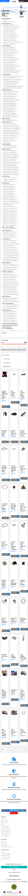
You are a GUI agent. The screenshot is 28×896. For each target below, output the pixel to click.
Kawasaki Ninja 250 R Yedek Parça (11, 116)
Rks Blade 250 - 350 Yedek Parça (10, 201)
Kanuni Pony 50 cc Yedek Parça (10, 269)
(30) (17, 218)
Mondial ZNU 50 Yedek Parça (10, 135)
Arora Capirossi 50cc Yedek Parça (11, 252)
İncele (5, 406)
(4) (15, 108)
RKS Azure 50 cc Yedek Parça (10, 215)
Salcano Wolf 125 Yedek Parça (10, 232)
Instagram (22, 2)
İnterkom (5, 20)
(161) (15, 274)
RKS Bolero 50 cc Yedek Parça (10, 218)
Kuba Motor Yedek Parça (7, 271)
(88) (17, 304)
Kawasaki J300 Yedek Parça (9, 111)
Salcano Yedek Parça (6, 230)
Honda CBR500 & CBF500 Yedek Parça (12, 65)
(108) (17, 223)
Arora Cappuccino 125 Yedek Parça (11, 243)
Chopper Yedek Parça (7, 326)
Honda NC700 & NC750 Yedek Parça (11, 72)
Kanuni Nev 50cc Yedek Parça (10, 267)
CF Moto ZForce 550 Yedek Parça (11, 321)
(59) (16, 196)
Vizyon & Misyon (5, 821)
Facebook (22, 1)
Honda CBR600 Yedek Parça (10, 67)
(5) (16, 33)
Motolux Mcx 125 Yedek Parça (10, 159)
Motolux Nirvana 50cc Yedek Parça (11, 169)
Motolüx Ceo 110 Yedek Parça (10, 150)
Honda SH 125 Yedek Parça (9, 47)
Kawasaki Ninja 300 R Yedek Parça (11, 91)
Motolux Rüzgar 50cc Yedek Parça (11, 174)
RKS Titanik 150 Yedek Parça (10, 225)
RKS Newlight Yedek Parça (10, 210)
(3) (16, 40)
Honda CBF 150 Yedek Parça (10, 62)
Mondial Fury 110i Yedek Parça (10, 123)
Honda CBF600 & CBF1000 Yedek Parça (12, 71)
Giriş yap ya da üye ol (23, 10)
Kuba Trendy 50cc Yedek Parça (10, 291)
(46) (16, 206)
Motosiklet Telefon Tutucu (9, 21)
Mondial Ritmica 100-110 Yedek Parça (12, 126)
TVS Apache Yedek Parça (9, 181)
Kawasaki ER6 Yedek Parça (9, 101)
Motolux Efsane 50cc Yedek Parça (11, 167)
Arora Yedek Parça (6, 239)
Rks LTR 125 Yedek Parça (9, 194)
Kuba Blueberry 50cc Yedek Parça (11, 284)
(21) (16, 38)
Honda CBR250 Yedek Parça (9, 64)
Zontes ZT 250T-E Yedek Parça (10, 147)
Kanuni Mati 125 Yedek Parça (10, 264)
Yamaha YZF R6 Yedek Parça (10, 37)
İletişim (3, 5)
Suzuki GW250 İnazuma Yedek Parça (11, 81)
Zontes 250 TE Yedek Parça (9, 189)
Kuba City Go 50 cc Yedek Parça (10, 282)
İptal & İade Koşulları (6, 854)
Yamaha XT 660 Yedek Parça (10, 40)
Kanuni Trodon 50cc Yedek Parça (11, 265)
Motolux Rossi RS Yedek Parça (10, 164)
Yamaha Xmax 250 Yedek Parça (11, 28)
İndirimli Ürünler (7, 362)
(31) (18, 171)
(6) (15, 43)
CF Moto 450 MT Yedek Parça (10, 320)
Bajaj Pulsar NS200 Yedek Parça (11, 120)
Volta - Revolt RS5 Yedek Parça (10, 306)
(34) (18, 172)
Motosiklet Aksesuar (6, 18)
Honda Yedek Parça (6, 45)
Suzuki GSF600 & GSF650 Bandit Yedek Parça (13, 86)
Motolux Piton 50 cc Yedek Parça (11, 171)
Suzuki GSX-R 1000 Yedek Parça (11, 77)
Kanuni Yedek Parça (6, 262)
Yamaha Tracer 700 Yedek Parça (10, 35)
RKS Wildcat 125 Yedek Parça (10, 198)
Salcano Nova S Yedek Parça (10, 237)
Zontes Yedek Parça (6, 144)
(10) (18, 77)
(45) (17, 232)
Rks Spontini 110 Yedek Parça (10, 223)
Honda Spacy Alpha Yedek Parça (11, 52)
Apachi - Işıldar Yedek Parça (8, 227)
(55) (18, 211)
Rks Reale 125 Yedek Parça (9, 186)
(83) (17, 150)
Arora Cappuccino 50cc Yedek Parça (11, 255)
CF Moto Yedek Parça (6, 310)
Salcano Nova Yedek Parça (9, 235)
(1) (18, 91)
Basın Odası (4, 843)
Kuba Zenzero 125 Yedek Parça (10, 276)
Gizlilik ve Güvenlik (5, 855)
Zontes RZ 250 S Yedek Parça (10, 145)
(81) (20, 126)
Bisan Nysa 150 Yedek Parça (10, 299)
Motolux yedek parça (6, 833)
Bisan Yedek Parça (6, 296)
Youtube (14, 813)
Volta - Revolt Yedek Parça (8, 303)
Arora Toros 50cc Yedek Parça (10, 247)
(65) (15, 187)
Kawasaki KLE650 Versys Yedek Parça (12, 99)
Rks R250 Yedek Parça (8, 204)
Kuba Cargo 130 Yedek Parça (10, 281)
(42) (18, 125)
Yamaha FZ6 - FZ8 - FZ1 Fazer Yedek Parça (13, 42)
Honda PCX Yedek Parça (9, 57)
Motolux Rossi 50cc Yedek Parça (11, 172)
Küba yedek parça (5, 827)
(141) (19, 203)
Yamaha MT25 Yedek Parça (9, 30)
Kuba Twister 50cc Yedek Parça (10, 293)
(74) (16, 62)
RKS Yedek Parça (6, 183)
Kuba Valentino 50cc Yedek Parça (11, 294)
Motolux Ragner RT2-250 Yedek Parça (12, 162)
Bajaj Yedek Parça (6, 118)
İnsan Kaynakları (5, 845)
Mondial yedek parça (6, 829)
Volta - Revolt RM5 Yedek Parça (11, 308)
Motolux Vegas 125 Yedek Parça (10, 165)
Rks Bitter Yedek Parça (8, 193)
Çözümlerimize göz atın (14, 867)
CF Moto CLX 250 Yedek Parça (10, 316)
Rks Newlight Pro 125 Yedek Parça (11, 203)
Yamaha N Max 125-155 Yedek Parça (12, 26)
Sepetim (22, 16)
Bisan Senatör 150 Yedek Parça (10, 298)
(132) (16, 210)
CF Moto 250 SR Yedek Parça (10, 313)
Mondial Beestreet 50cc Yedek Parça (12, 133)
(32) (16, 135)
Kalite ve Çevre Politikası (7, 847)
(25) (15, 279)
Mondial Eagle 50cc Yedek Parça (11, 132)
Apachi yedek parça (5, 834)
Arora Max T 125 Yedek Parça (10, 242)
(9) (20, 71)
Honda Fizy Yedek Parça (9, 55)
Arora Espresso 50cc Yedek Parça (11, 254)
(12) (22, 42)
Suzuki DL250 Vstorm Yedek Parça (11, 82)
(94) (18, 294)
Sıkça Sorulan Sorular (6, 857)
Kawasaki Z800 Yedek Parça (10, 110)
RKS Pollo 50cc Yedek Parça (10, 220)
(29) (16, 54)
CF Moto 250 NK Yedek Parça (10, 311)
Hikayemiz (3, 819)
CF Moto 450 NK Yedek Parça (10, 318)
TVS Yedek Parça (6, 176)
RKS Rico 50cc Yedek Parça (10, 221)
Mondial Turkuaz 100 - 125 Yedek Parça (12, 128)
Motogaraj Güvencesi (14, 787)
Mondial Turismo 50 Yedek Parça (11, 125)
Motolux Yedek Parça (6, 149)
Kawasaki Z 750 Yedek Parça (10, 98)
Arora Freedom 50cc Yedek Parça (11, 259)
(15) (16, 237)
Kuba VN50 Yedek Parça (9, 272)
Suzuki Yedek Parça (6, 74)
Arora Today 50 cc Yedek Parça (10, 250)
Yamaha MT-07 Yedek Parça (10, 33)
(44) (14, 57)
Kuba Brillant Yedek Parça (9, 274)
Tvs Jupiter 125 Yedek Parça (10, 177)
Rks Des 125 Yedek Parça (9, 187)
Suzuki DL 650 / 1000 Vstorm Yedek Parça (12, 79)
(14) (16, 48)
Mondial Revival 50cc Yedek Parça (11, 130)
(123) (17, 228)
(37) (18, 132)
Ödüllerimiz (3, 841)
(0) (17, 147)
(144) (17, 25)
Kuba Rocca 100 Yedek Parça (10, 277)
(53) (14, 272)
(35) (20, 133)
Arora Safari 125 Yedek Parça (10, 240)
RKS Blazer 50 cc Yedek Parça (10, 216)
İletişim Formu (4, 822)
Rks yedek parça (5, 826)
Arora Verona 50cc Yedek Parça (10, 260)
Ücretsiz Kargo (7, 358)
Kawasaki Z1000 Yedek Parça (10, 94)
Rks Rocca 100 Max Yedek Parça (11, 211)
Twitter (14, 810)
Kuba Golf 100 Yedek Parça (9, 279)
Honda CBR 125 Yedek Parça (10, 60)
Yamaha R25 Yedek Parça (9, 32)
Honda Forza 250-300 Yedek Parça (11, 59)
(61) (17, 123)
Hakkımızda (4, 3)
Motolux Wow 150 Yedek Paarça (10, 154)
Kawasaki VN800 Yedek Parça (10, 115)
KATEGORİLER (6, 11)
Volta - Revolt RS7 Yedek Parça (10, 304)
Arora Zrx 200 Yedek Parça (9, 245)
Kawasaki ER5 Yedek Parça (9, 108)
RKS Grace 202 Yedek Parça (10, 196)
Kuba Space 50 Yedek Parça (10, 289)
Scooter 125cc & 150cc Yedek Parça (10, 325)
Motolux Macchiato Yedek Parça (10, 157)
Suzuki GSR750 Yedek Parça (10, 84)
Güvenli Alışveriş (14, 774)
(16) (16, 37)
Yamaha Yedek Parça (6, 23)
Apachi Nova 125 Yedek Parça (10, 228)
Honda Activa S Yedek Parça (10, 54)
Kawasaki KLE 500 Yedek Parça (10, 113)
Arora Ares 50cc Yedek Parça (10, 249)
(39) (18, 130)
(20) (20, 26)
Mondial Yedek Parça (6, 122)
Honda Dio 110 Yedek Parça (10, 48)
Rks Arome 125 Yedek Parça (10, 208)
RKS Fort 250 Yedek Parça (9, 184)
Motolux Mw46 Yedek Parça (9, 160)
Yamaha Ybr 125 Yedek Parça (10, 25)
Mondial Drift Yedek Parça (9, 138)
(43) (16, 179)
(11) (17, 137)
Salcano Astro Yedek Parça (10, 233)
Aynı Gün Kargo (14, 762)
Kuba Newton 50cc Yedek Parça (10, 288)
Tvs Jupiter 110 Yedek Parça (10, 179)
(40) (16, 264)
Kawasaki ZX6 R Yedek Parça (10, 103)
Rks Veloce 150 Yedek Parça (10, 206)
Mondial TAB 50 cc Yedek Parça (10, 137)
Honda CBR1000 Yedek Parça (10, 69)
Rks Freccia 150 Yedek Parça (10, 199)
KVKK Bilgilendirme (5, 859)
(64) (16, 213)
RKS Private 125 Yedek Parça (10, 213)
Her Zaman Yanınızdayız (14, 799)
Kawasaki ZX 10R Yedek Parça (10, 93)
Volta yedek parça (5, 831)
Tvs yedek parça (5, 836)
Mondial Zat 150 (7, 142)
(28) (18, 52)
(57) (16, 277)
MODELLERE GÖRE (5, 14)
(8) (7, 20)
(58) (14, 55)
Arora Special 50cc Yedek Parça (10, 257)
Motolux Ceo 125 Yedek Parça (10, 152)
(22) (18, 120)
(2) (15, 101)
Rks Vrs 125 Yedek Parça (9, 191)
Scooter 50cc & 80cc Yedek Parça (9, 323)
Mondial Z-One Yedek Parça (9, 140)
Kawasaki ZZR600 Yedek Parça (10, 104)
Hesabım (3, 852)
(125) (17, 177)
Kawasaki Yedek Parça (7, 89)
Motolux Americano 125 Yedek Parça (11, 155)
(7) (15, 21)
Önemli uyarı (9, 891)
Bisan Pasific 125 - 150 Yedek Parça (11, 301)
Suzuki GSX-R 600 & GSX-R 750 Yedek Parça (13, 76)
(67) (17, 276)
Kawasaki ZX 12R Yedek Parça (10, 106)
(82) (17, 50)
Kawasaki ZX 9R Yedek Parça (10, 96)
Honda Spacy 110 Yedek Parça (10, 50)
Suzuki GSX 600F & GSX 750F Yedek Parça (12, 88)
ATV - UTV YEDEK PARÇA (7, 328)
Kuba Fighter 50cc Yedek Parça (10, 286)
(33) (18, 167)
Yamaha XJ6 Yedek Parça (9, 43)
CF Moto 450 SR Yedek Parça (10, 315)
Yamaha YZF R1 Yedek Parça (10, 38)
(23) (18, 28)
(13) (16, 225)
